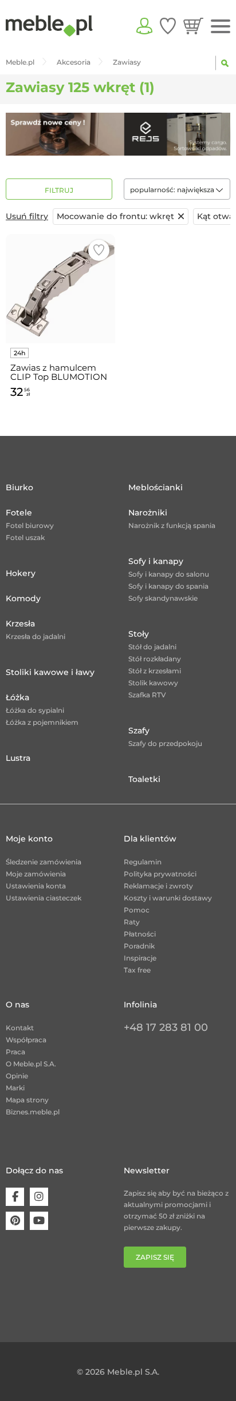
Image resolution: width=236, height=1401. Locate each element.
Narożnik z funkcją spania (171, 525)
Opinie (17, 1075)
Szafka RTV (147, 694)
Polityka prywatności (160, 874)
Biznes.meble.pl (33, 1112)
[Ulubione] (168, 25)
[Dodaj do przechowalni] (98, 250)
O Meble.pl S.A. (31, 1063)
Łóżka (17, 697)
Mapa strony (27, 1100)
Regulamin (143, 862)
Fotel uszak (25, 537)
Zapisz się (155, 1257)
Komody (23, 598)
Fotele (19, 512)
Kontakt (20, 1027)
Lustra (18, 758)
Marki (15, 1088)
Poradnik (139, 946)
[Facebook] (15, 1197)
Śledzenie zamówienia (43, 862)
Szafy (139, 730)
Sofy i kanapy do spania (168, 586)
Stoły (138, 634)
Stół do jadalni (152, 646)
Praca (15, 1051)
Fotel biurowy (30, 525)
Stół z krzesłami (154, 670)
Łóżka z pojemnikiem (42, 722)
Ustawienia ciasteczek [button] (43, 898)
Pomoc (137, 910)
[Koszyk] (193, 25)
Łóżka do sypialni (35, 710)
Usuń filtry (27, 216)
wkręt (115, 216)
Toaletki (144, 779)
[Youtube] (39, 1221)
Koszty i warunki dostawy (168, 898)
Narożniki (147, 512)
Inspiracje (140, 958)
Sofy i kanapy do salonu (168, 574)
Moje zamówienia (36, 874)
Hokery (21, 573)
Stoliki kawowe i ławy (50, 672)
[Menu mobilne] (220, 26)
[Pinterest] (15, 1221)
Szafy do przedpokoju (165, 743)
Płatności (140, 934)
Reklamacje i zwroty (158, 886)
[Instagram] (39, 1197)
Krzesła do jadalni (35, 636)
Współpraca (26, 1039)
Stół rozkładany (154, 658)
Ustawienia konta (36, 886)
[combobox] (177, 189)
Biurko (19, 487)
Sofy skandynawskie (163, 598)
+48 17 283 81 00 (166, 1027)
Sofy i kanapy (155, 561)
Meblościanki (155, 487)
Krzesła (20, 623)
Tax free (137, 970)
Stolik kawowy (153, 682)
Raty (132, 922)
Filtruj (59, 190)
